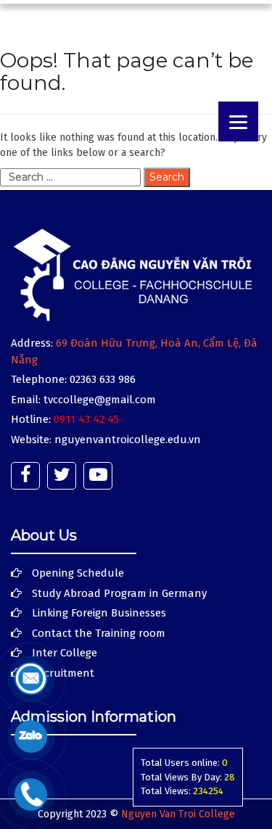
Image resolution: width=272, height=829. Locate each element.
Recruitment (63, 673)
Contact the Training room (98, 633)
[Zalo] (31, 736)
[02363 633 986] (31, 794)
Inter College (64, 652)
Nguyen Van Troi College (178, 814)
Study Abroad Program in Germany (119, 593)
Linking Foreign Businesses (99, 612)
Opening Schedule (78, 573)
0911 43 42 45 (86, 419)
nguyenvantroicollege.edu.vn (127, 439)
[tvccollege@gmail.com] (31, 678)
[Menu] (238, 121)
